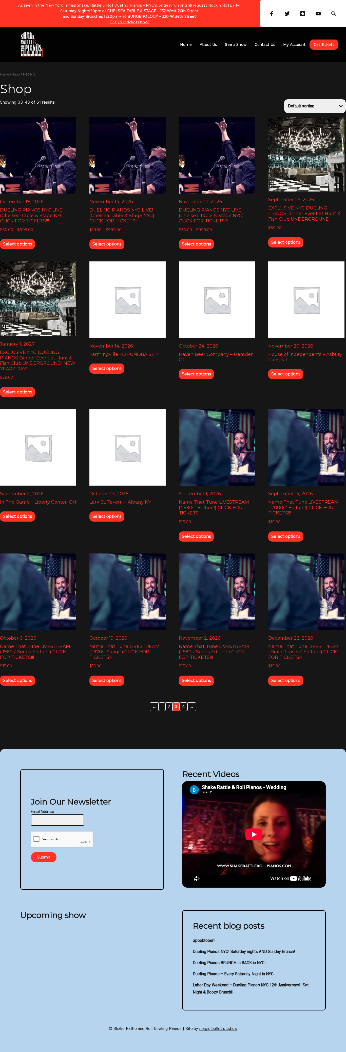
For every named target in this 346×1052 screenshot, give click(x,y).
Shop (16, 74)
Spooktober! (204, 940)
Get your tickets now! (130, 22)
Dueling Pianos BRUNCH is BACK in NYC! (229, 962)
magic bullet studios (218, 1028)
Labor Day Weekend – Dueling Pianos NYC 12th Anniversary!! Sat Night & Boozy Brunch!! (251, 988)
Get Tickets (324, 44)
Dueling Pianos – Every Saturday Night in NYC (233, 973)
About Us (208, 44)
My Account (294, 44)
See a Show (235, 44)
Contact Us (265, 44)
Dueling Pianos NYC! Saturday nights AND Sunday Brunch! (244, 951)
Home (186, 44)
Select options (17, 244)
